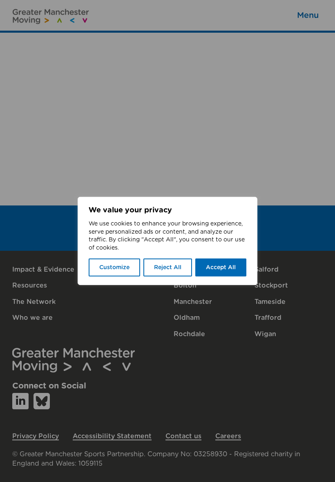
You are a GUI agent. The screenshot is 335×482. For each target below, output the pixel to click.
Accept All (221, 267)
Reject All (167, 267)
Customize (114, 267)
